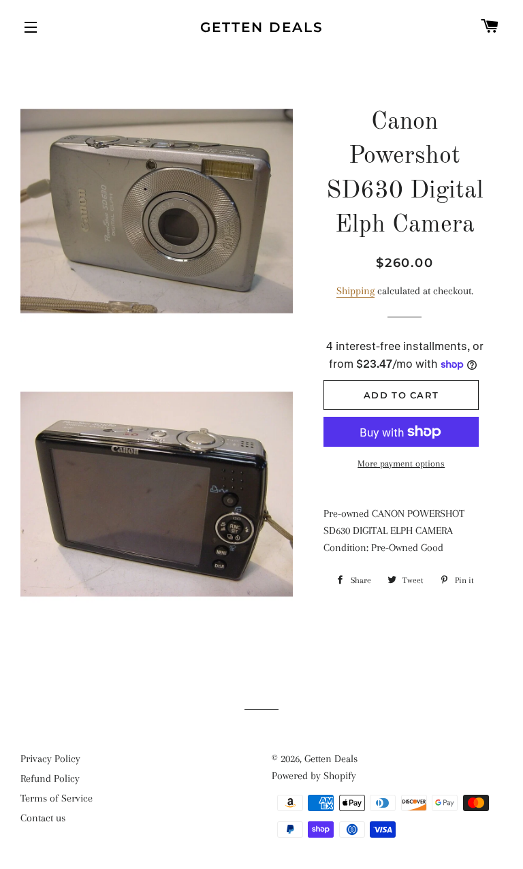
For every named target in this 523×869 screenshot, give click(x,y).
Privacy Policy (50, 759)
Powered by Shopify (314, 776)
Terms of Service (56, 798)
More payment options (401, 463)
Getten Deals (261, 27)
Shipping (355, 291)
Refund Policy (50, 778)
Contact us (42, 818)
